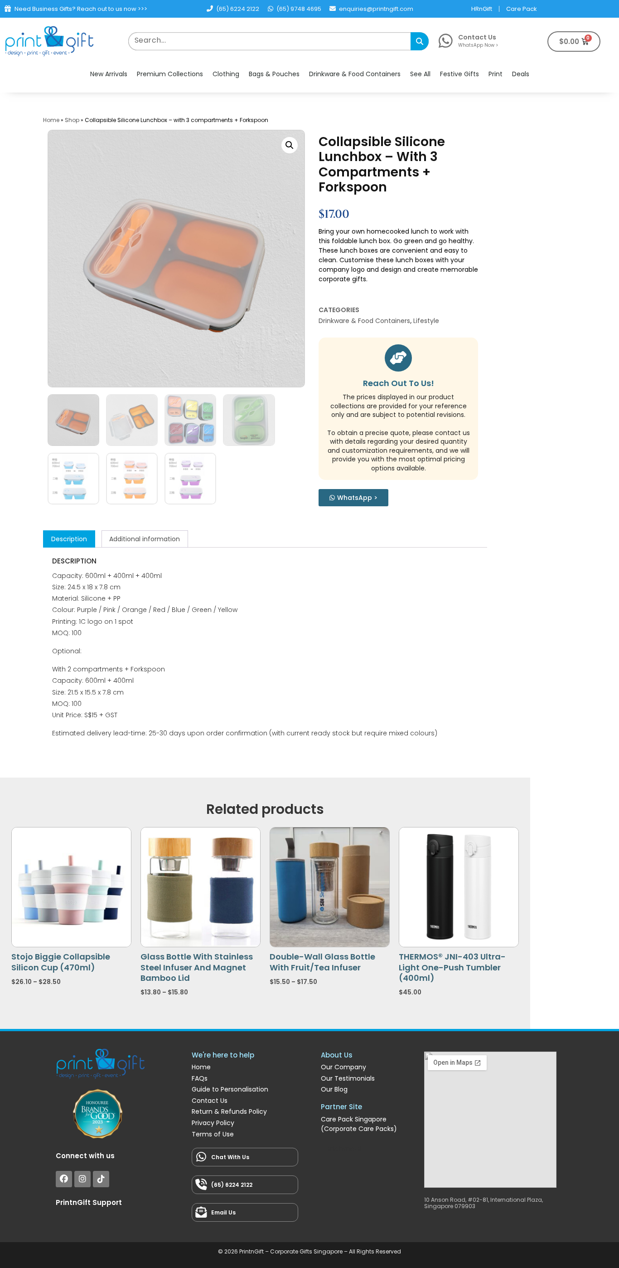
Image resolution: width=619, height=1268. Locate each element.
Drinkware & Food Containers (355, 73)
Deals (520, 73)
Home (51, 120)
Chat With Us (230, 1157)
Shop (72, 120)
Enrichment (342, 1149)
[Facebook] (64, 1179)
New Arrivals (108, 73)
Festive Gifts (459, 73)
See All (420, 73)
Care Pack (521, 9)
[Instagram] (82, 1179)
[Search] (420, 41)
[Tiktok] (101, 1179)
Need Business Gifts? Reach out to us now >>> (81, 9)
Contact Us (477, 37)
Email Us (223, 1212)
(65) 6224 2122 (231, 1185)
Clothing (226, 73)
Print (495, 73)
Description (69, 538)
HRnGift (481, 9)
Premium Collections (170, 73)
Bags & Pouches (274, 73)
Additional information (144, 538)
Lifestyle (426, 320)
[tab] (69, 539)
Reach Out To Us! (398, 383)
